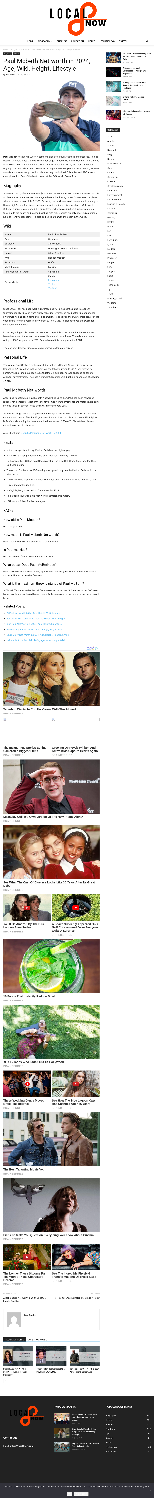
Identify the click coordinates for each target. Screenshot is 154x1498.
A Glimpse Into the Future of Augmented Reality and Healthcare (135, 85)
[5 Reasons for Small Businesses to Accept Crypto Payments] (113, 72)
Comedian (112, 177)
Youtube (52, 288)
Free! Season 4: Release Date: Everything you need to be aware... (84, 1417)
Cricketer (111, 181)
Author (110, 145)
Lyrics (110, 244)
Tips (109, 289)
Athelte (26, 49)
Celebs (110, 172)
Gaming (111, 217)
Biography (44, 41)
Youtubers (112, 307)
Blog (109, 154)
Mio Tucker (10, 74)
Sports (110, 280)
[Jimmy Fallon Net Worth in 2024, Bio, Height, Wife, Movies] (51, 1356)
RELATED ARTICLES (14, 1340)
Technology (108, 41)
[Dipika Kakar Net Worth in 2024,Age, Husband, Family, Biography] (18, 1356)
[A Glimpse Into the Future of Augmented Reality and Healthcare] (113, 86)
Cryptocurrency (115, 186)
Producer (112, 257)
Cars (109, 168)
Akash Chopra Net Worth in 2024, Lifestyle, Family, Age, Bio (24, 1299)
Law (109, 230)
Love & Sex (112, 239)
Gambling (112, 212)
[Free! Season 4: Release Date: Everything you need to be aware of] (61, 1418)
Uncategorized (114, 298)
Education (77, 41)
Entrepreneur (114, 199)
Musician (112, 253)
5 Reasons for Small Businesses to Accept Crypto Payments (135, 71)
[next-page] (10, 1381)
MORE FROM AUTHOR (38, 1340)
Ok (69, 1494)
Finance (111, 208)
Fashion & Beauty (116, 204)
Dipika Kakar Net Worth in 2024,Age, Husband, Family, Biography (15, 1372)
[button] (147, 41)
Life (109, 235)
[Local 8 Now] (77, 19)
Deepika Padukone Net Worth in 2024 (41, 433)
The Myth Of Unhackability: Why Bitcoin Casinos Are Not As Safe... (137, 56)
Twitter (52, 284)
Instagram (53, 280)
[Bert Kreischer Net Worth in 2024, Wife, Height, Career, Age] (85, 1356)
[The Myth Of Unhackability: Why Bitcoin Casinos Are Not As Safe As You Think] (113, 57)
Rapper (111, 262)
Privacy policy (81, 1494)
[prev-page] (5, 1381)
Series (110, 266)
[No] (150, 1490)
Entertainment (114, 195)
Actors (110, 136)
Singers (111, 271)
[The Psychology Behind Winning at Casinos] (113, 115)
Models (111, 248)
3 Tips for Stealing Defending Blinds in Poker (77, 1298)
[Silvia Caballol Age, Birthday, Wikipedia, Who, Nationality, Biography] (61, 1433)
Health (92, 41)
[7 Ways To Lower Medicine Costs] (113, 101)
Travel (123, 41)
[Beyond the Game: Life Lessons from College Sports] (61, 1447)
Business (62, 41)
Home (30, 41)
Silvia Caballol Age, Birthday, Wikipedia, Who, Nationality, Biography (84, 1431)
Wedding (111, 302)
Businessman (114, 163)
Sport (110, 275)
